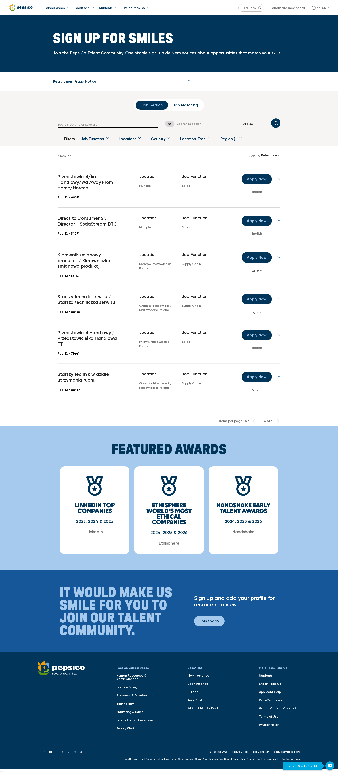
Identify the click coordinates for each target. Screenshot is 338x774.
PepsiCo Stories (270, 700)
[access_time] (167, 123)
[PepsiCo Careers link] (21, 8)
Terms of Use (269, 716)
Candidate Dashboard (288, 7)
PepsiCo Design (260, 752)
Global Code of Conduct (277, 708)
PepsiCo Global (239, 752)
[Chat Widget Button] (329, 765)
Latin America (198, 683)
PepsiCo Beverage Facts (286, 752)
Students (106, 7)
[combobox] (108, 124)
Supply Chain (126, 728)
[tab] (121, 81)
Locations (82, 7)
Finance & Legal (128, 687)
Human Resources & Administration (131, 677)
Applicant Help (270, 692)
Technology (125, 703)
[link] (169, 186)
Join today (209, 621)
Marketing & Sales (129, 712)
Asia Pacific (196, 700)
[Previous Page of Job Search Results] (254, 421)
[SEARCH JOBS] (275, 123)
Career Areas (54, 7)
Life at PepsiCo (133, 7)
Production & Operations (134, 720)
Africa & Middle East (203, 708)
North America (198, 675)
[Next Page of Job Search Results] (278, 421)
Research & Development (135, 695)
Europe (193, 692)
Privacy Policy (269, 724)
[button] (121, 81)
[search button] (259, 7)
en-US (321, 8)
